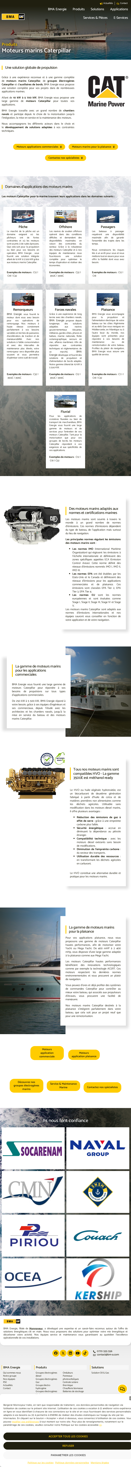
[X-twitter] (63, 1353)
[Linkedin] (70, 1353)
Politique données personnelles (72, 1462)
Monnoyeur (36, 1328)
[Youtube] (77, 1353)
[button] (57, 9)
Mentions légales (100, 1462)
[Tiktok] (85, 1353)
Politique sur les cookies (41, 1462)
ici (100, 1424)
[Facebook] (55, 1353)
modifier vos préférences (25, 1421)
